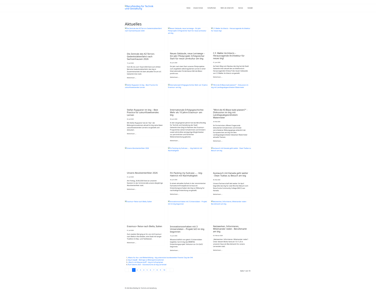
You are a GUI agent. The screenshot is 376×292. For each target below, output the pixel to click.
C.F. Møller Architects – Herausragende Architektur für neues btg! (228, 56)
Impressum (232, 288)
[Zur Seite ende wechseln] (172, 270)
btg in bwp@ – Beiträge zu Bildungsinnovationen (146, 260)
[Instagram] (132, 2)
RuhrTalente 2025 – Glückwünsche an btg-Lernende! (147, 265)
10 (164, 270)
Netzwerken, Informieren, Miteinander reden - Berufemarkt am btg (230, 229)
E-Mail (245, 2)
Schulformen (211, 8)
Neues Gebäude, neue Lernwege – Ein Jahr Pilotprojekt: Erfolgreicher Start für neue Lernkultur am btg (187, 56)
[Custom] (135, 2)
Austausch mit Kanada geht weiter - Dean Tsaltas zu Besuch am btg (230, 174)
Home (188, 8)
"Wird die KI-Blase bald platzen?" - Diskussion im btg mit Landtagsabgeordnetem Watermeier (230, 113)
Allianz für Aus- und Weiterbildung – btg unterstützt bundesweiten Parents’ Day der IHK (160, 257)
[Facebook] (126, 2)
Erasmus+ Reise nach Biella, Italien (144, 226)
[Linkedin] (129, 2)
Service (240, 8)
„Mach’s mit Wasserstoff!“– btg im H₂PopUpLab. (145, 262)
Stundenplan (237, 2)
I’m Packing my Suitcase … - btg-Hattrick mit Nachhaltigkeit (186, 174)
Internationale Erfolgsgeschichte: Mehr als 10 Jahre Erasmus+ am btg (187, 112)
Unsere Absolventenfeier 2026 (142, 172)
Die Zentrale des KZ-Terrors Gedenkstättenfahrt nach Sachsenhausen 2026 (140, 56)
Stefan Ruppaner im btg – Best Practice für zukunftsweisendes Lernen (143, 112)
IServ (250, 2)
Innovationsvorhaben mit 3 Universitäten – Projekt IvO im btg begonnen (187, 229)
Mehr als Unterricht (227, 8)
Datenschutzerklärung (243, 288)
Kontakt (250, 8)
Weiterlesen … (131, 78)
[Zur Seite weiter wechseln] (168, 270)
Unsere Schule (198, 8)
